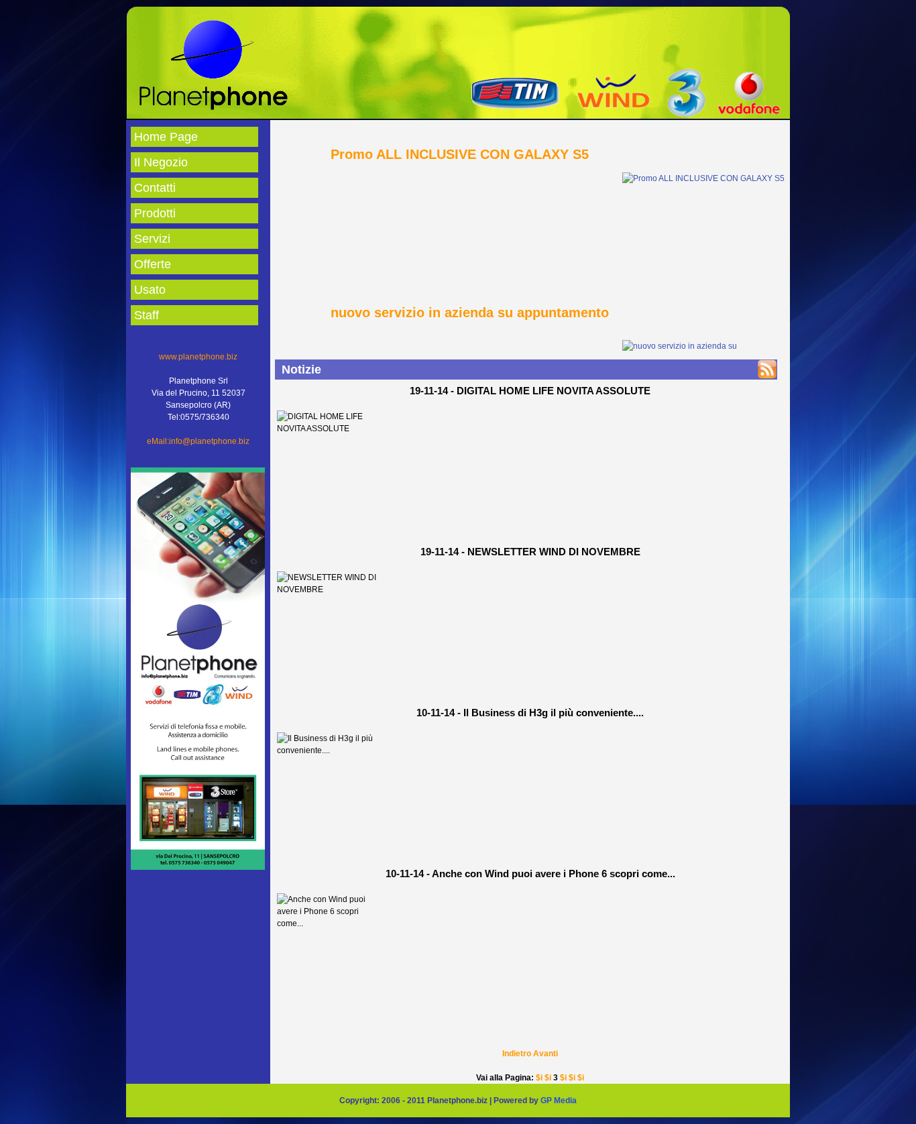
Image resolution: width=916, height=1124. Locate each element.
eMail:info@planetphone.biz (198, 441)
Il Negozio (161, 162)
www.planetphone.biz (198, 356)
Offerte (152, 264)
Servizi (152, 238)
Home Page (166, 137)
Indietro (516, 1053)
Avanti (545, 1053)
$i (539, 1077)
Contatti (155, 187)
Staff (146, 315)
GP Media (558, 1100)
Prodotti (155, 213)
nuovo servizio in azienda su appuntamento (470, 312)
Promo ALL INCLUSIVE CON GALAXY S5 (460, 154)
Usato (150, 289)
